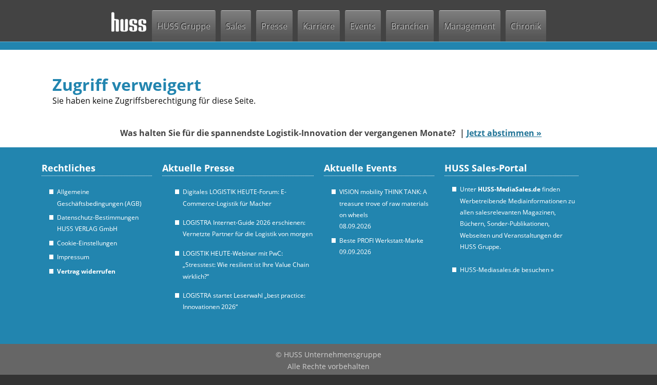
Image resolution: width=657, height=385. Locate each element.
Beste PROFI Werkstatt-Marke (381, 240)
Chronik (526, 26)
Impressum (73, 257)
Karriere (319, 26)
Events (363, 26)
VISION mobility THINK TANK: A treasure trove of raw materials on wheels (384, 203)
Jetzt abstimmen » (504, 133)
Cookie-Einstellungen (87, 243)
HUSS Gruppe (183, 26)
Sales (236, 26)
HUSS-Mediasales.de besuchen (507, 269)
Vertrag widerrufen (86, 271)
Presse (274, 26)
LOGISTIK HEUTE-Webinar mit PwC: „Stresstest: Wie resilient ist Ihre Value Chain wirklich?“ (246, 265)
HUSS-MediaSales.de (509, 189)
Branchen (410, 26)
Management (469, 26)
